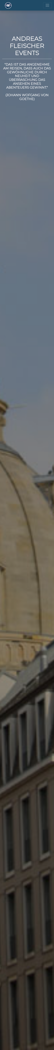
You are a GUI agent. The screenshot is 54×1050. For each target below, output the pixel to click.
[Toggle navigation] (47, 5)
